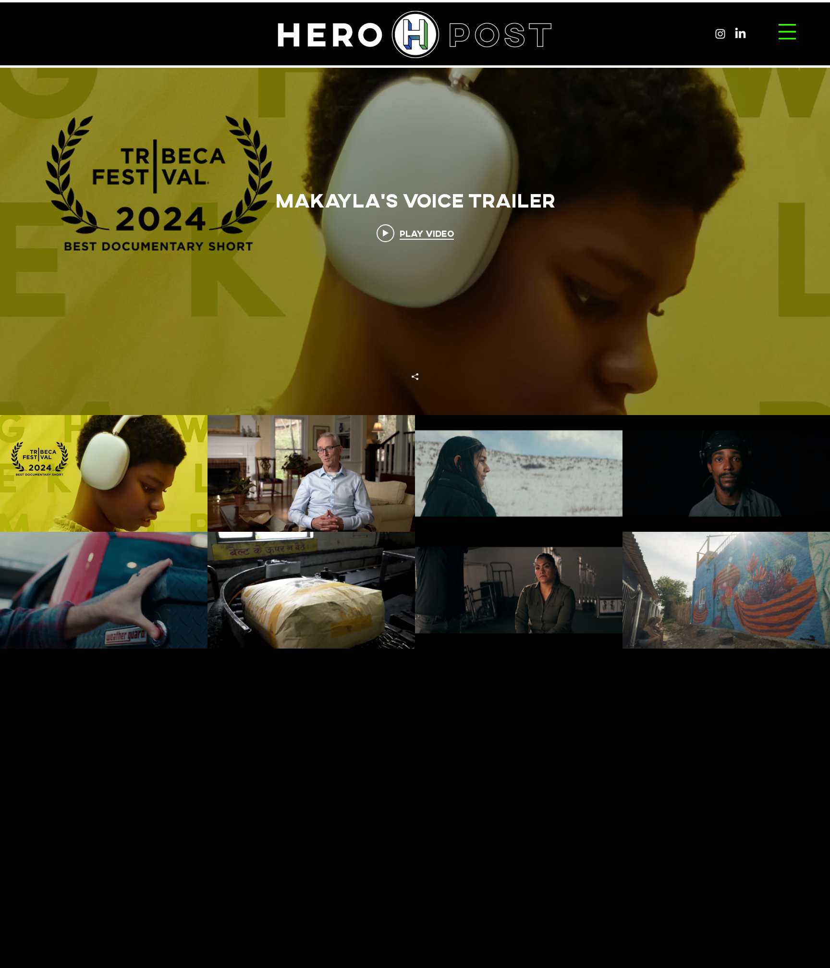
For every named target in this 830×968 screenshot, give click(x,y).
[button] (787, 31)
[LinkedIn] (740, 33)
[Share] (415, 376)
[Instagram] (720, 33)
